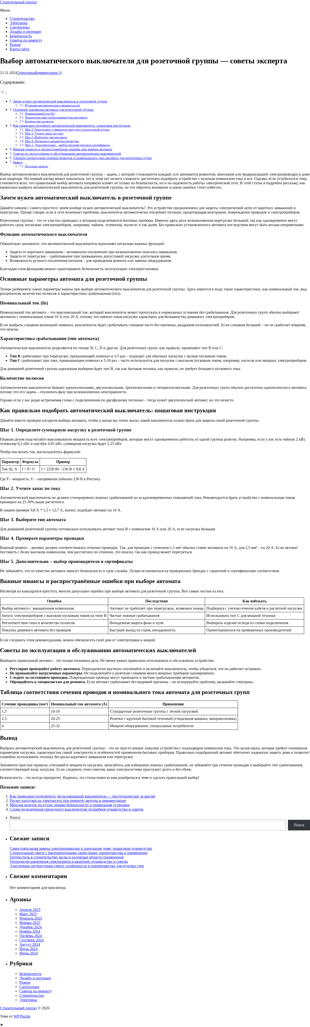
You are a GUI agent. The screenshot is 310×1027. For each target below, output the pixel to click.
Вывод (18, 162)
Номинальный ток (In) (40, 113)
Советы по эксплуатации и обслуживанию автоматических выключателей (67, 153)
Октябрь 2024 (30, 936)
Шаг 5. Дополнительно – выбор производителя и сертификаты (67, 145)
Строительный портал (18, 2)
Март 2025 (28, 914)
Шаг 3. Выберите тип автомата (46, 137)
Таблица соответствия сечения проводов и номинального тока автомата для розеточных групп (82, 158)
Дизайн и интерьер (25, 32)
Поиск (15, 817)
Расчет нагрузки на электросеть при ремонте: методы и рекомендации (68, 800)
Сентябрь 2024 (31, 940)
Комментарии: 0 (48, 73)
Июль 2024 (28, 949)
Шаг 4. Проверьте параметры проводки (52, 141)
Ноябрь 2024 (29, 931)
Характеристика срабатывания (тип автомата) (56, 117)
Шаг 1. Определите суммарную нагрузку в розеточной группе (67, 129)
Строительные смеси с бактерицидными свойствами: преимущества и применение (78, 853)
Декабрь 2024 (30, 927)
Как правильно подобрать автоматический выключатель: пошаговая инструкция (71, 125)
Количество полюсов (39, 121)
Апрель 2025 (29, 910)
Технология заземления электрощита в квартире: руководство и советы (69, 861)
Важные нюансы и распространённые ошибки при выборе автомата (62, 149)
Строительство (22, 18)
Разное (15, 45)
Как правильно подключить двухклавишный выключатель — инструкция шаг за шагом (82, 796)
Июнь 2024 (28, 953)
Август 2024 (29, 944)
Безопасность (21, 36)
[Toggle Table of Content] (3, 93)
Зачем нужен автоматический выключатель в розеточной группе (60, 101)
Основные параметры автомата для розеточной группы (53, 109)
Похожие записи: (36, 166)
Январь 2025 (29, 923)
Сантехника (20, 27)
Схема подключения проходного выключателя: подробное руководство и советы (76, 809)
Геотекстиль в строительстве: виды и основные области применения (67, 857)
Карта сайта (19, 49)
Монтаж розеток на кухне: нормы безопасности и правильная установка (70, 805)
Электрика (18, 23)
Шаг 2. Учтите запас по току (44, 133)
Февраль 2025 (30, 918)
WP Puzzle (22, 1016)
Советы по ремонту (26, 40)
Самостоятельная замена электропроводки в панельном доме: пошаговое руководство (81, 848)
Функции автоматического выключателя (52, 105)
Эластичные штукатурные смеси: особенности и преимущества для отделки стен (77, 866)
